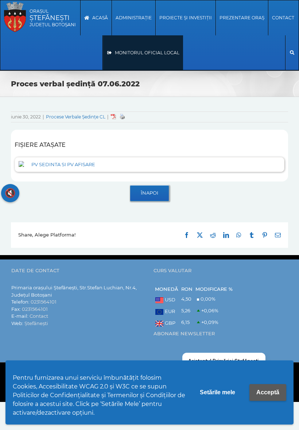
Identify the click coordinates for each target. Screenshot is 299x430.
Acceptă (267, 392)
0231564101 (44, 302)
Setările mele (217, 392)
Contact (39, 316)
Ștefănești (36, 323)
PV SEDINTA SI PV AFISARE (63, 164)
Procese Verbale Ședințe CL (75, 117)
